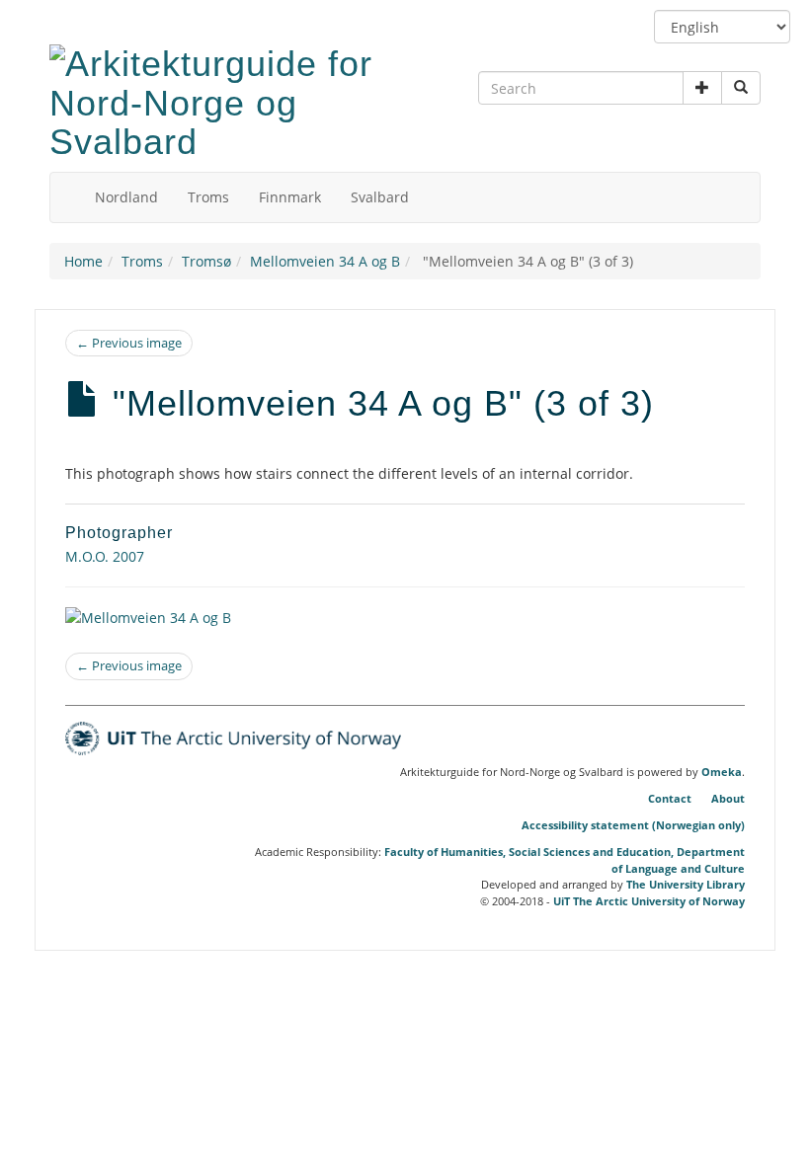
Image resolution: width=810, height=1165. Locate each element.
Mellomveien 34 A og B (325, 261)
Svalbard (380, 197)
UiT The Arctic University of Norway (649, 900)
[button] (702, 88)
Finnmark (290, 197)
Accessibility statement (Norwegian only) (633, 824)
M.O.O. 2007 (104, 556)
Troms (208, 197)
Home (83, 261)
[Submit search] (741, 88)
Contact (669, 798)
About (728, 798)
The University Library (685, 884)
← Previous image (129, 342)
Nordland (126, 197)
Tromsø (206, 261)
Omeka (721, 772)
